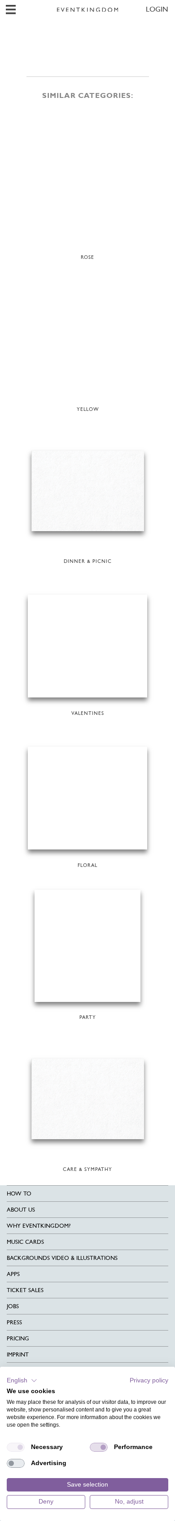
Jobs (13, 1306)
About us (21, 1209)
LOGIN (157, 9)
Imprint (18, 1354)
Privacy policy (149, 1380)
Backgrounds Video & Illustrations (62, 1258)
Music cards (25, 1241)
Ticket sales (25, 1290)
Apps (13, 1274)
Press (14, 1322)
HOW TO (19, 1193)
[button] (22, 1380)
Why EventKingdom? (38, 1225)
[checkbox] (16, 1447)
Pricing (18, 1338)
